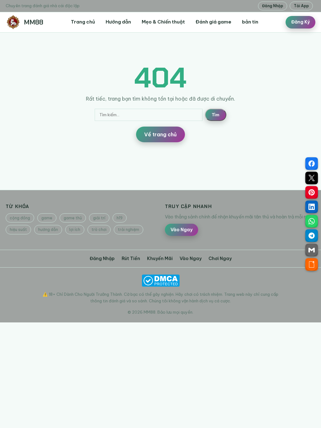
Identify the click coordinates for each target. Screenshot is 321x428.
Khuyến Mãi (160, 258)
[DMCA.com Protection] (160, 280)
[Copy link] (311, 264)
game (46, 218)
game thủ (73, 218)
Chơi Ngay (220, 258)
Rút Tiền (131, 258)
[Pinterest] (311, 192)
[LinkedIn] (311, 207)
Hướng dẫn (118, 22)
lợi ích (74, 229)
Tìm (215, 114)
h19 (120, 218)
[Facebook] (311, 163)
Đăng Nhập (272, 5)
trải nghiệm (128, 229)
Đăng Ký (300, 22)
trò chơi (99, 229)
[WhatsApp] (311, 221)
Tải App (301, 5)
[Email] (311, 250)
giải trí (99, 218)
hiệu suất (18, 229)
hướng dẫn (48, 229)
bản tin (250, 22)
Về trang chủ (160, 134)
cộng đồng (20, 218)
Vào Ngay (181, 229)
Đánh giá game (213, 22)
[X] (311, 178)
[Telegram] (311, 235)
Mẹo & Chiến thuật (163, 22)
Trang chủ (83, 22)
